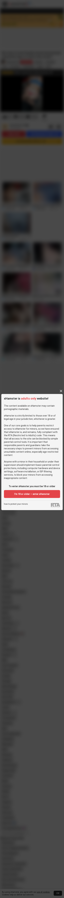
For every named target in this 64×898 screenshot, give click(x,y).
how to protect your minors (16, 504)
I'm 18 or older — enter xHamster (32, 494)
